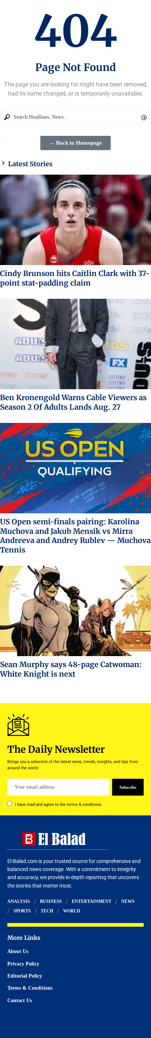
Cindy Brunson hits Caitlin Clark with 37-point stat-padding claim (75, 278)
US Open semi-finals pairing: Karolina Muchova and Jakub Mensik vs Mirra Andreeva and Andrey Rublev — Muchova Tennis (75, 535)
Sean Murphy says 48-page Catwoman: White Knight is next (70, 669)
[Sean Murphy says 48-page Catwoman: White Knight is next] (75, 611)
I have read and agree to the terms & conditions (58, 804)
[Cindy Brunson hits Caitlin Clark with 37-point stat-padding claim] (75, 220)
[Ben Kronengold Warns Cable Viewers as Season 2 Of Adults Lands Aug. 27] (75, 344)
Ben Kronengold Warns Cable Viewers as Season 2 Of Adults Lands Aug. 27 (73, 402)
